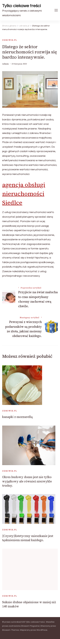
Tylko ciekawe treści (21, 5)
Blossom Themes (10, 630)
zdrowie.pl (9, 40)
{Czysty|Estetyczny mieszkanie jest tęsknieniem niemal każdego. (27, 538)
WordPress (42, 630)
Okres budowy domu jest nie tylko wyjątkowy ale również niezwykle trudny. (27, 481)
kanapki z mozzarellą (17, 417)
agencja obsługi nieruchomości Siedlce (23, 194)
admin (5, 63)
